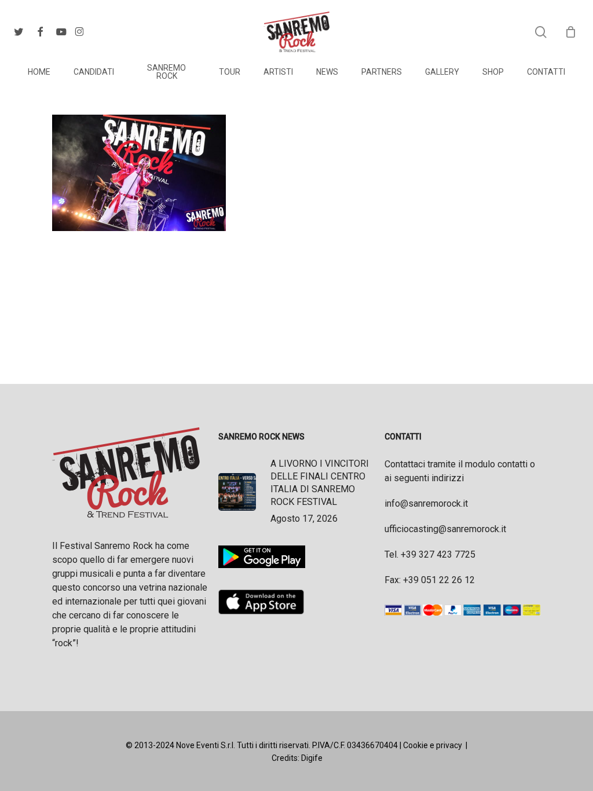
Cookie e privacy (432, 745)
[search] (541, 32)
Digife (312, 758)
